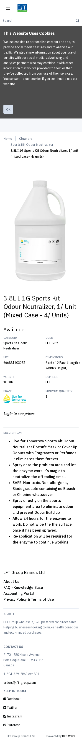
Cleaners (25, 139)
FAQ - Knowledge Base (23, 587)
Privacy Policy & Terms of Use (28, 599)
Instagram (14, 716)
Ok (8, 109)
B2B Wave (68, 736)
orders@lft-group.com (19, 683)
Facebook (13, 699)
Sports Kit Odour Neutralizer (32, 145)
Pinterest (13, 725)
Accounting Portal (18, 593)
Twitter (12, 708)
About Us (11, 581)
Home (7, 139)
